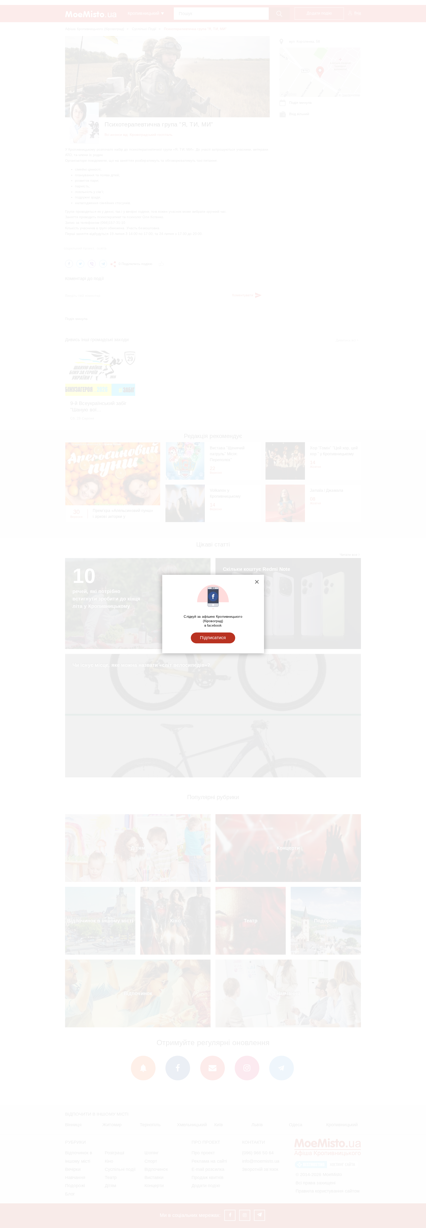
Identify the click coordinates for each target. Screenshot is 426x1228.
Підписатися (213, 637)
